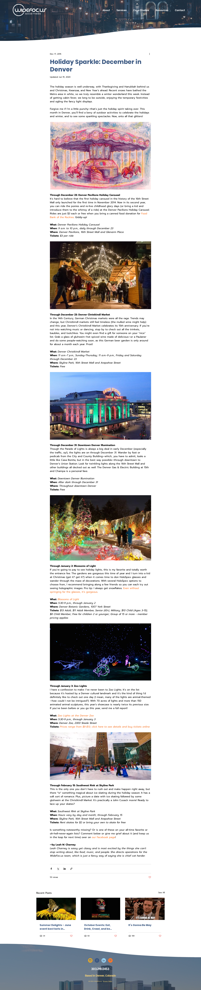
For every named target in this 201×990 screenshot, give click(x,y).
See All (161, 892)
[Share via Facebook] (51, 868)
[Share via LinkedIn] (64, 868)
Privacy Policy (107, 981)
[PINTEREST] (110, 960)
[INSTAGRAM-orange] (90, 960)
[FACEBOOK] (97, 960)
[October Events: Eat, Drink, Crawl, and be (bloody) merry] (100, 909)
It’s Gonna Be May (139, 925)
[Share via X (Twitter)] (58, 868)
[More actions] (149, 54)
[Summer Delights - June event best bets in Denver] (56, 909)
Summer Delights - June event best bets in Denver (55, 927)
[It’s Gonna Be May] (145, 909)
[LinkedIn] (103, 960)
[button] (121, 10)
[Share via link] (71, 868)
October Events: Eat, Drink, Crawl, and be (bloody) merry (97, 927)
